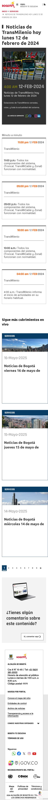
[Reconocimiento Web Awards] (36, 776)
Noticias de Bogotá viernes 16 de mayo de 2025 (22, 370)
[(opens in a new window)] (35, 117)
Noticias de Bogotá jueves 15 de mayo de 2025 (21, 447)
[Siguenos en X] (24, 754)
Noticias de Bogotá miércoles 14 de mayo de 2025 (24, 524)
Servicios (14, 11)
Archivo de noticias (16, 708)
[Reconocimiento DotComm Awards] (23, 776)
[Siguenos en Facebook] (14, 754)
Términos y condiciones (36, 787)
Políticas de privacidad (23, 787)
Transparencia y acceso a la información (20, 714)
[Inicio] (8, 4)
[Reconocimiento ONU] (10, 776)
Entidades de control (17, 703)
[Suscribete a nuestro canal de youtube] (34, 754)
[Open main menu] (17, 4)
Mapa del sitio (11, 788)
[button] (26, 117)
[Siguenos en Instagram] (29, 754)
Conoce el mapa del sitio (19, 698)
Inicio (4, 11)
